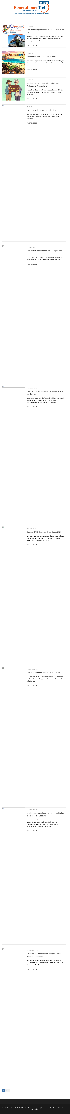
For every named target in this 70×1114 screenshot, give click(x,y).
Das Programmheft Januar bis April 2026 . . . (45, 673)
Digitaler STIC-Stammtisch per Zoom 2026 (44, 532)
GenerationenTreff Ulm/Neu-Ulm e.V (18, 1108)
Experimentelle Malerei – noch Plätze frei (43, 110)
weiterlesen (32, 45)
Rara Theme (53, 1108)
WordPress (34, 1109)
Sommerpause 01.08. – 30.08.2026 (41, 57)
